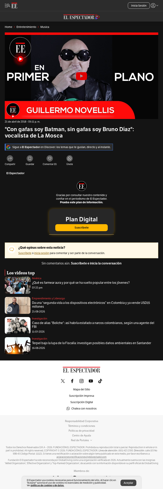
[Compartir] (10, 158)
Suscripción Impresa (81, 396)
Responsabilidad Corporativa (81, 421)
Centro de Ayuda (81, 435)
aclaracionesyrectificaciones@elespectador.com (81, 457)
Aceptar (128, 483)
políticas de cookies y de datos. (47, 485)
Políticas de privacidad (81, 430)
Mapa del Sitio (81, 389)
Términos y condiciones (81, 426)
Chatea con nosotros (84, 408)
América (36, 278)
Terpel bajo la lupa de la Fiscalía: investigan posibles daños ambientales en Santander (91, 343)
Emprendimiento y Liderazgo (48, 298)
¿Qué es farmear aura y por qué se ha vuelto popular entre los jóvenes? (81, 283)
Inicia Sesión (139, 5)
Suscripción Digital (81, 402)
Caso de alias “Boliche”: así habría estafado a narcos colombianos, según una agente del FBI (93, 325)
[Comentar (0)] (50, 158)
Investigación (39, 318)
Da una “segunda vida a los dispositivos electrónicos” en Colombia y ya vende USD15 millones (91, 305)
